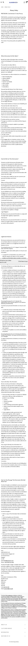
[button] (1, 261)
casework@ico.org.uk (8, 588)
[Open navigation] (1, 2)
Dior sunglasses (9, 595)
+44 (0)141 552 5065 (9, 562)
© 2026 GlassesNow (14, 641)
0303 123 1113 (6, 587)
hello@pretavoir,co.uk (8, 560)
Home (2, 7)
